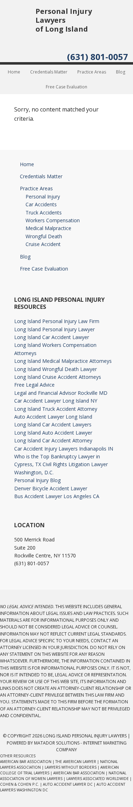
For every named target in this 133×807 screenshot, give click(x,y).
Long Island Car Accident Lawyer (51, 337)
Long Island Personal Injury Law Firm (56, 321)
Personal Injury (43, 196)
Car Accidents (41, 204)
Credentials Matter (41, 176)
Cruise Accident (43, 244)
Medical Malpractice (48, 228)
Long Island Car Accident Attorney (53, 440)
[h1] (17, 34)
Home (27, 164)
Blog (25, 256)
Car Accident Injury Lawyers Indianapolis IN (63, 448)
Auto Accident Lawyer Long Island (53, 416)
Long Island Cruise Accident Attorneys (57, 376)
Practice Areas (36, 188)
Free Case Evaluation (44, 268)
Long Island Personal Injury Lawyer (54, 329)
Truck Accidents (44, 212)
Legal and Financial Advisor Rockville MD (60, 392)
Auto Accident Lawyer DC (68, 784)
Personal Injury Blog (37, 480)
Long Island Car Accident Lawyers (53, 424)
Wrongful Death (44, 236)
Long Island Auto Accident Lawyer (53, 432)
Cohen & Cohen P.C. (19, 784)
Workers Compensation (53, 220)
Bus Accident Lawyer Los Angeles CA (56, 496)
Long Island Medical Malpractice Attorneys (63, 361)
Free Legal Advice (34, 384)
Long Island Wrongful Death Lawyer (55, 369)
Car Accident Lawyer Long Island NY (55, 400)
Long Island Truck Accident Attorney (55, 408)
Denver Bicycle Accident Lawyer (50, 488)
